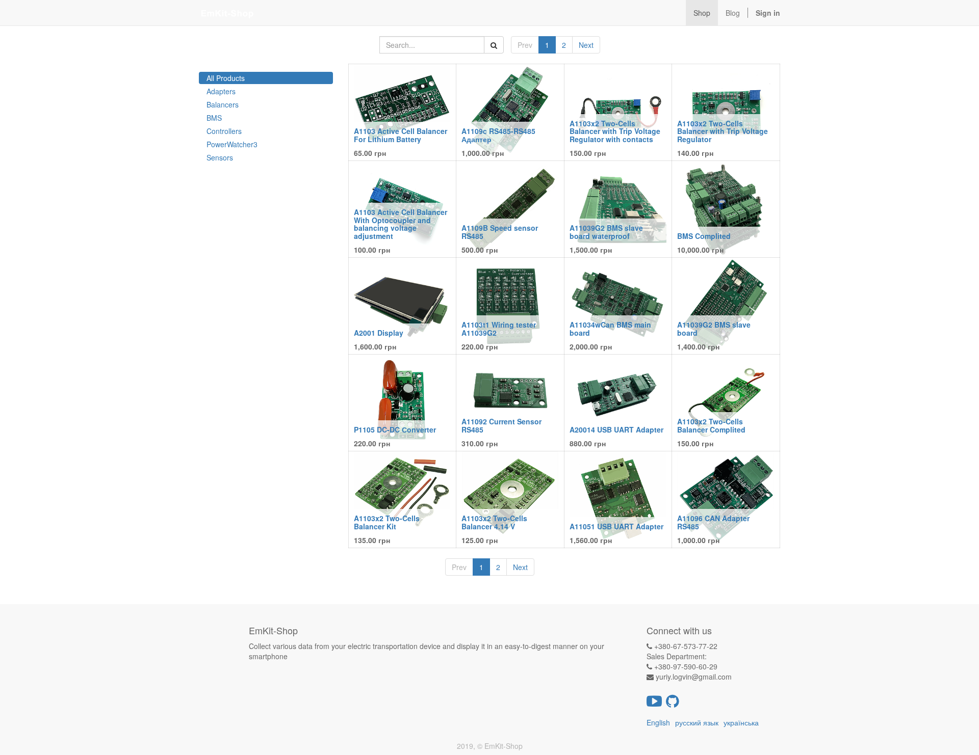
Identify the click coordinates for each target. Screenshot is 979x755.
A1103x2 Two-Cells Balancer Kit (387, 522)
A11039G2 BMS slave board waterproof (606, 231)
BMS (214, 118)
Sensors (220, 157)
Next (586, 45)
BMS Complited (704, 236)
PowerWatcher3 (232, 144)
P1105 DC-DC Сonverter (395, 429)
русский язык (696, 722)
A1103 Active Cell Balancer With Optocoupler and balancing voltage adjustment (400, 223)
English (658, 722)
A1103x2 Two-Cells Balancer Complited (711, 425)
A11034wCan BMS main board (610, 328)
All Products (226, 78)
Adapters (221, 91)
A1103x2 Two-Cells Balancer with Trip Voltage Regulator (722, 131)
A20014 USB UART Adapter (616, 429)
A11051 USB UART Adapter (616, 526)
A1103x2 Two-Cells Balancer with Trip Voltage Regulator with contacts (615, 131)
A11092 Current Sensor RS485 (501, 425)
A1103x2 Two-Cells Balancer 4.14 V (494, 522)
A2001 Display (378, 333)
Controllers (224, 131)
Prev (525, 45)
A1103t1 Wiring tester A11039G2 (498, 328)
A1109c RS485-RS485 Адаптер (498, 135)
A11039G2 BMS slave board (714, 328)
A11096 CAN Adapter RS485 (713, 522)
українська (741, 722)
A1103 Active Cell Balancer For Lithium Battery (400, 135)
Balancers (223, 104)
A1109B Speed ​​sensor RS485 (499, 231)
